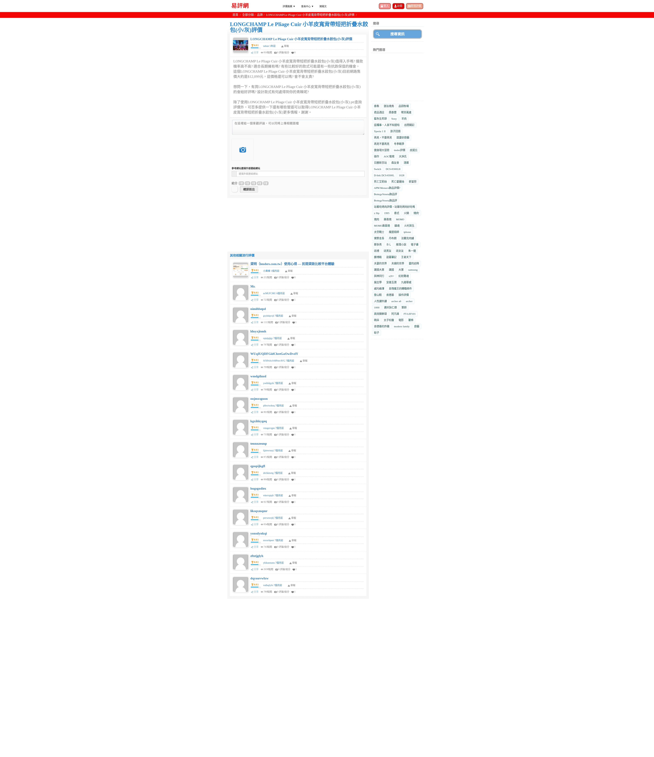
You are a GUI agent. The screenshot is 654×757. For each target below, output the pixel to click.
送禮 (376, 250)
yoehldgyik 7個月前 (273, 383)
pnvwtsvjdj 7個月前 (273, 518)
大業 (401, 269)
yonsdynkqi (258, 533)
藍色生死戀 (380, 118)
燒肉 (376, 219)
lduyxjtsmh (258, 331)
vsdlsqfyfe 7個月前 (272, 585)
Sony (394, 118)
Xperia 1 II (380, 131)
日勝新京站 (380, 162)
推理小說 (401, 244)
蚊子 (376, 332)
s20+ (391, 276)
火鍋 (406, 213)
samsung (413, 269)
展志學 (378, 282)
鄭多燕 (378, 244)
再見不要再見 (381, 143)
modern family (402, 326)
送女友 (400, 250)
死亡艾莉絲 (380, 181)
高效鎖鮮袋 (380, 313)
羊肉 (404, 118)
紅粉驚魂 (404, 276)
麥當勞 (412, 181)
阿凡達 (395, 313)
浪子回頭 (395, 131)
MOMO (400, 219)
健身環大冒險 (381, 150)
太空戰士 (379, 232)
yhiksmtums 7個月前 (273, 563)
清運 (406, 162)
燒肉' (416, 213)
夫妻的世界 (380, 263)
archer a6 (396, 301)
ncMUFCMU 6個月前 (274, 293)
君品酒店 (379, 112)
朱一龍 (412, 250)
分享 (256, 52)
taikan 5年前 (269, 46)
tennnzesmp (258, 443)
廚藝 (416, 326)
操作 (376, 156)
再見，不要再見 (383, 137)
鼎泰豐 (392, 112)
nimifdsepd (258, 309)
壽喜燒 (387, 219)
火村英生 (409, 225)
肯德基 (390, 294)
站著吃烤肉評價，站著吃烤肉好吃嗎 (394, 206)
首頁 (235, 15)
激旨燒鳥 (389, 106)
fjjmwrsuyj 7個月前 (273, 450)
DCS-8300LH (393, 169)
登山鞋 (378, 294)
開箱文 (323, 6)
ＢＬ (388, 244)
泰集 (376, 106)
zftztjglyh (256, 556)
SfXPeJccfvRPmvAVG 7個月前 (278, 360)
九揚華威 (406, 282)
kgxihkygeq (258, 421)
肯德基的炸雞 (381, 326)
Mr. (252, 286)
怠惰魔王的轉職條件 (400, 288)
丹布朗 (392, 238)
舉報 (290, 271)
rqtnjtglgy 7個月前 (272, 338)
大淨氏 (403, 156)
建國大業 (379, 269)
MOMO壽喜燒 (382, 225)
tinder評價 (399, 150)
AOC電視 (389, 156)
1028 (401, 175)
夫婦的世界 (397, 263)
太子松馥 (389, 320)
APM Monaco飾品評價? (387, 187)
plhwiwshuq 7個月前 (273, 405)
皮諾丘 (413, 150)
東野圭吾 (379, 238)
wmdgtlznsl (258, 376)
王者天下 (406, 257)
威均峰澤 (379, 288)
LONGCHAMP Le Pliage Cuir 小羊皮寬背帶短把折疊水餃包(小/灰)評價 (301, 39)
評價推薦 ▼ (289, 6)
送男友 (387, 250)
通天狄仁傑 (390, 307)
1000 (376, 307)
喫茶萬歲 (406, 112)
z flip (376, 213)
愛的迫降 (414, 263)
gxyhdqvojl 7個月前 (273, 316)
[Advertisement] (298, 221)
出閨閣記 (409, 125)
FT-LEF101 (410, 313)
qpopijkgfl (257, 466)
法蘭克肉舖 (407, 238)
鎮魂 (397, 225)
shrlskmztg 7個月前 (273, 473)
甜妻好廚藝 (402, 137)
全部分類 (248, 15)
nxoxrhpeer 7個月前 (273, 540)
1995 (387, 213)
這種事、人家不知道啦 (387, 125)
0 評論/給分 (283, 52)
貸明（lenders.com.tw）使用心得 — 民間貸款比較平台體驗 (292, 264)
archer (409, 301)
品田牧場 (404, 106)
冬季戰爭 (399, 143)
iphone (407, 232)
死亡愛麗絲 (397, 181)
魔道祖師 (394, 232)
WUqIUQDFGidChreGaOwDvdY (274, 354)
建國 (391, 269)
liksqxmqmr (258, 511)
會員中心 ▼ (307, 6)
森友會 (395, 162)
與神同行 (379, 276)
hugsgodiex (258, 488)
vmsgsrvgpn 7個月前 (273, 428)
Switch (377, 169)
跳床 (376, 320)
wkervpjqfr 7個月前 (273, 495)
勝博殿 (378, 257)
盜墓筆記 (391, 257)
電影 (401, 320)
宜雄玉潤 (391, 282)
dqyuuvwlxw (259, 578)
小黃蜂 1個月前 (271, 271)
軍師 (404, 307)
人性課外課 (380, 301)
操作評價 (404, 294)
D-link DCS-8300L (384, 175)
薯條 (410, 320)
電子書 (414, 244)
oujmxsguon (259, 398)
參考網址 (246, 168)
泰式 (396, 213)
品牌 (260, 15)
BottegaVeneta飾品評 (385, 194)
